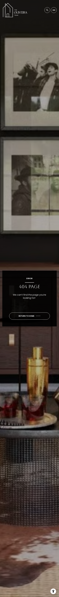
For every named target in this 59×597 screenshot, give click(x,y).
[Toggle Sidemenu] (54, 10)
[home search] (47, 10)
